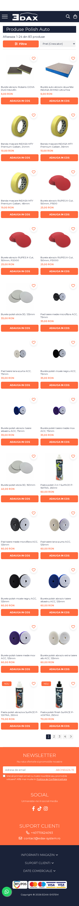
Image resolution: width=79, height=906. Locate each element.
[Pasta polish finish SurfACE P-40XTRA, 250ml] (59, 694)
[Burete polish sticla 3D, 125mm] (20, 297)
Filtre (22, 44)
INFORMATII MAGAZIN (38, 855)
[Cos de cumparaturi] (75, 16)
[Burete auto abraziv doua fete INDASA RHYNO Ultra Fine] (59, 69)
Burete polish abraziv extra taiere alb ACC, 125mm (58, 657)
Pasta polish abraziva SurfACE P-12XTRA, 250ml (19, 713)
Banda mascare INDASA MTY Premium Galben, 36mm (56, 145)
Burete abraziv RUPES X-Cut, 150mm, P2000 (17, 259)
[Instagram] (45, 808)
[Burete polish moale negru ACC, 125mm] (20, 581)
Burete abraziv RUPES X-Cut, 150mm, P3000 (56, 259)
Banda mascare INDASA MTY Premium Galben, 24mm (17, 145)
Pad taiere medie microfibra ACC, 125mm (19, 543)
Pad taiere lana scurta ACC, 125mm (55, 543)
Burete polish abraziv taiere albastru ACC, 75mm (16, 429)
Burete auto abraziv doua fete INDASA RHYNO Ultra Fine (56, 88)
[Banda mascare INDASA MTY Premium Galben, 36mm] (59, 126)
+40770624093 (41, 833)
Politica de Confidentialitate (52, 779)
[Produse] (5, 18)
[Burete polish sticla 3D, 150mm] (20, 467)
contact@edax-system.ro (41, 838)
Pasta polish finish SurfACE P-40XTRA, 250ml (57, 713)
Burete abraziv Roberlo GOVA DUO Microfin (18, 88)
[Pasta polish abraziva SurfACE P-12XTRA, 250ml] (20, 694)
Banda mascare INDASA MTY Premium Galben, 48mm (17, 202)
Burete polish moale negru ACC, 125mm (19, 600)
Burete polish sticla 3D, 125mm (18, 314)
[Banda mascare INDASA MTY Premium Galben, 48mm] (20, 183)
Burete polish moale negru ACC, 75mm (58, 372)
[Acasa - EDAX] (27, 16)
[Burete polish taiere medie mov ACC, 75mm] (59, 410)
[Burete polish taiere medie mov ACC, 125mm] (20, 638)
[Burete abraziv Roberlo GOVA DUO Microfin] (20, 69)
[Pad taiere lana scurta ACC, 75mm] (20, 353)
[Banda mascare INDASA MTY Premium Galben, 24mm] (20, 126)
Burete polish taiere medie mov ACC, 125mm (18, 657)
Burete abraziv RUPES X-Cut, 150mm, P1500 (56, 202)
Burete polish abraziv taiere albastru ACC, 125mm (55, 600)
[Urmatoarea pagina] (70, 736)
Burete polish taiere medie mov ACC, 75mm (57, 429)
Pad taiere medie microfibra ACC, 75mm (58, 316)
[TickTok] (39, 808)
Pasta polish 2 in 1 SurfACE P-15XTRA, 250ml (56, 486)
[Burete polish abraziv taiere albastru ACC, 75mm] (20, 410)
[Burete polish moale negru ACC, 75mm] (59, 353)
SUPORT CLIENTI (38, 863)
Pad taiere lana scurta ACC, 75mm (16, 372)
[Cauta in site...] (68, 16)
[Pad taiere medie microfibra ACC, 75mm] (59, 297)
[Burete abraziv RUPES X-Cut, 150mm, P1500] (59, 183)
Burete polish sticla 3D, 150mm (18, 484)
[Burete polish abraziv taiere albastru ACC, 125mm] (59, 581)
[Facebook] (33, 808)
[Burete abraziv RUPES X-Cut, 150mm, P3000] (59, 240)
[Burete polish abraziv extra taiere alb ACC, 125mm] (59, 638)
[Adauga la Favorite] (33, 58)
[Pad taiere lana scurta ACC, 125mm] (59, 524)
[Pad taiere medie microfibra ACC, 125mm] (20, 524)
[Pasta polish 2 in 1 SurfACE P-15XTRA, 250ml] (59, 467)
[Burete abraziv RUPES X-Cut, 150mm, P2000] (20, 240)
